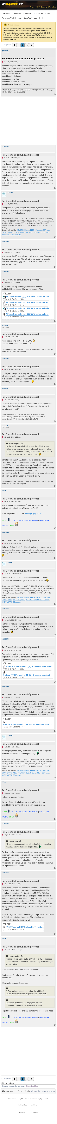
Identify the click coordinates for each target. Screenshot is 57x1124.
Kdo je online (7, 1083)
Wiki (49, 7)
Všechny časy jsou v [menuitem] (43, 1091)
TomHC (10, 193)
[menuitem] (27, 13)
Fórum (32, 7)
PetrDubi (5, 388)
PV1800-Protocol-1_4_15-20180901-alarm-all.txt (27, 303)
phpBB (21, 1099)
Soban (4, 490)
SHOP (38, 7)
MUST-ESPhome (23, 230)
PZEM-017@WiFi (19, 232)
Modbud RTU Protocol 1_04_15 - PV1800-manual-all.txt (27, 724)
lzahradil (5, 50)
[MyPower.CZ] (12, 4)
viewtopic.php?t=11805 (34, 513)
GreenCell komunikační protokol (22, 18)
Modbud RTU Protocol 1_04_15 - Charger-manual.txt (26, 675)
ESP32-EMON (7, 232)
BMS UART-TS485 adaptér (11, 234)
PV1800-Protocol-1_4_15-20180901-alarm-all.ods (27, 308)
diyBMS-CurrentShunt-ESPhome (37, 232)
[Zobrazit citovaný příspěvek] (21, 443)
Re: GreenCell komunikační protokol (23, 58)
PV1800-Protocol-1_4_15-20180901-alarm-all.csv (27, 314)
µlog (54, 7)
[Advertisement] (28, 120)
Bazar (43, 7)
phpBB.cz (34, 1105)
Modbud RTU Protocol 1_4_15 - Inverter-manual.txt (28, 667)
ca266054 (5, 146)
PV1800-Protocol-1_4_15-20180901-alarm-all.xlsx (27, 297)
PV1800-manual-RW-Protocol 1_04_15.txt (24, 927)
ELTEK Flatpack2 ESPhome (40, 230)
